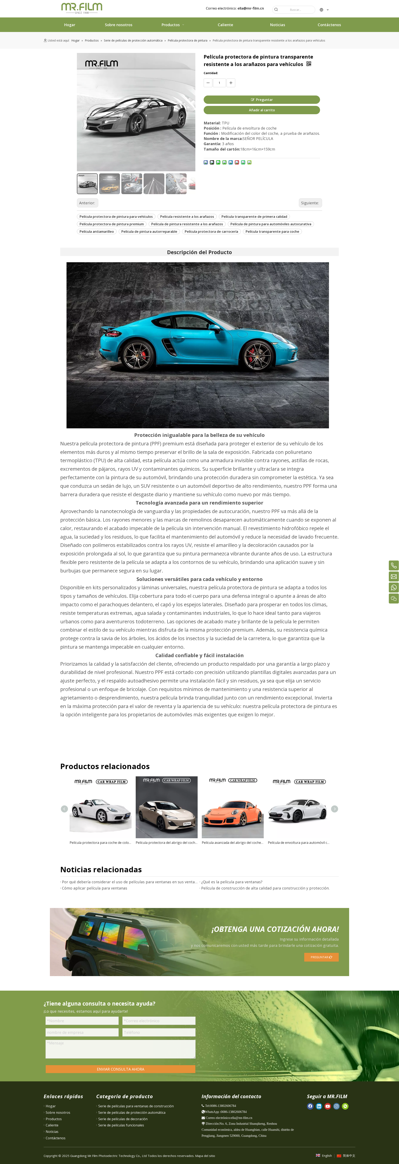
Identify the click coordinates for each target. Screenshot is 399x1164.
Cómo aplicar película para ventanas (94, 888)
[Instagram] (336, 1106)
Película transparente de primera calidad (254, 216)
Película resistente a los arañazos (187, 216)
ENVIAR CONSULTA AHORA (120, 1069)
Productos (54, 1119)
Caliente (52, 1125)
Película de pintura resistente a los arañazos (187, 224)
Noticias (52, 1131)
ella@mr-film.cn (251, 8)
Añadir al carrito (262, 110)
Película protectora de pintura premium (112, 224)
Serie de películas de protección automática (131, 1112)
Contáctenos (55, 1138)
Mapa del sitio (205, 1156)
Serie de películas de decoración (123, 1119)
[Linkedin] (319, 1106)
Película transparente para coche (272, 231)
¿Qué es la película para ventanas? (231, 881)
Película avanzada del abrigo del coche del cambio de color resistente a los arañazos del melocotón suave (233, 842)
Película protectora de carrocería (211, 231)
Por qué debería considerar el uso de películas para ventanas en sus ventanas (130, 881)
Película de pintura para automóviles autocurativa (270, 224)
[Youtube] (327, 1106)
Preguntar (264, 99)
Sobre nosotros (58, 1112)
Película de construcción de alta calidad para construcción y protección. (265, 888)
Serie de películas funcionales (121, 1125)
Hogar (51, 1106)
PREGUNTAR (320, 957)
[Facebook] (310, 1106)
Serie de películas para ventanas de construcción (136, 1106)
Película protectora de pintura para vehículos (116, 216)
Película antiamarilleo (97, 231)
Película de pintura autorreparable (149, 231)
